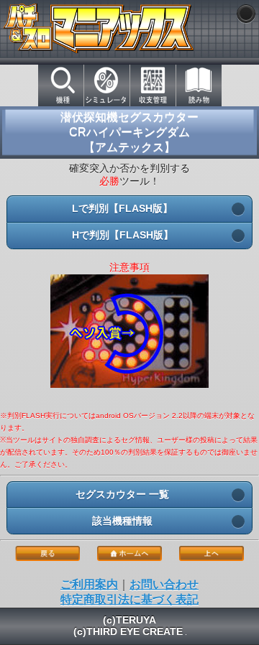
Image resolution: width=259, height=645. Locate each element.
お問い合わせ (164, 584)
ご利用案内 (89, 584)
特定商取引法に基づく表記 (129, 599)
